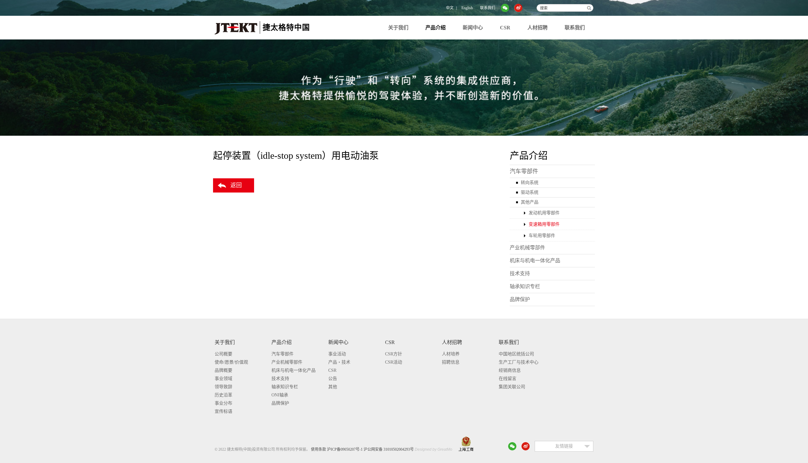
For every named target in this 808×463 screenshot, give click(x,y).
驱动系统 (529, 192)
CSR (505, 27)
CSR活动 (393, 362)
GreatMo (444, 449)
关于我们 (398, 27)
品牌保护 (520, 299)
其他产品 (529, 202)
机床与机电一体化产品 (535, 260)
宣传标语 (223, 411)
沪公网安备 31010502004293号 (389, 449)
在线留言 (507, 378)
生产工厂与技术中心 (518, 362)
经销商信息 (510, 370)
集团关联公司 (512, 386)
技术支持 (520, 273)
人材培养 (451, 354)
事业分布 (223, 403)
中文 (450, 8)
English (467, 8)
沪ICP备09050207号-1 (345, 449)
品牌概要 (223, 370)
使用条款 (318, 449)
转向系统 (529, 182)
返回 (236, 185)
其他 (332, 386)
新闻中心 (473, 27)
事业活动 (337, 354)
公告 (332, 378)
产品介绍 (435, 27)
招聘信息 (451, 362)
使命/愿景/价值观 (231, 362)
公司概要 (223, 354)
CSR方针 (393, 354)
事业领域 (223, 378)
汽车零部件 (524, 171)
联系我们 (487, 8)
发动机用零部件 (544, 213)
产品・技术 (339, 362)
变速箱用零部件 (544, 224)
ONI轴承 (279, 395)
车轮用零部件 (542, 235)
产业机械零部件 (527, 247)
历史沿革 (223, 395)
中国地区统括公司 (516, 354)
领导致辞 (223, 386)
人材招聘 (537, 27)
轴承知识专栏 (525, 286)
